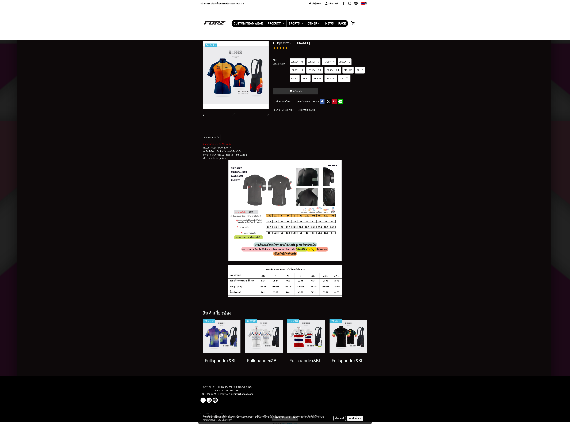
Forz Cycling (241, 155)
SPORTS (294, 23)
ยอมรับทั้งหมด (355, 418)
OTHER (313, 23)
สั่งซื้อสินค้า (297, 91)
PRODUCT (274, 23)
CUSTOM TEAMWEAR (248, 23)
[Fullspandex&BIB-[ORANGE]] (236, 75)
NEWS (329, 23)
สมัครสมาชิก (333, 3)
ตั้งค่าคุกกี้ (339, 418)
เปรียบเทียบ (304, 101)
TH (366, 3)
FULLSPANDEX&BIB (306, 110)
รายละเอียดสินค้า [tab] (211, 137)
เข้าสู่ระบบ (316, 3)
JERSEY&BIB (288, 110)
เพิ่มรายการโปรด (283, 101)
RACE (342, 23)
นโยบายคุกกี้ (227, 419)
